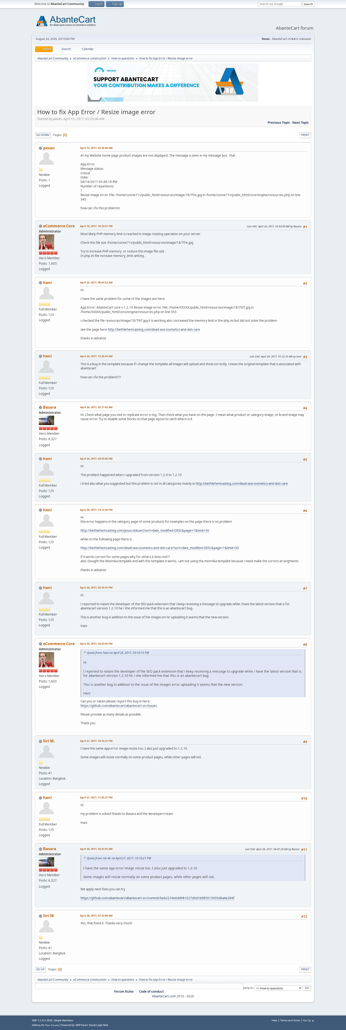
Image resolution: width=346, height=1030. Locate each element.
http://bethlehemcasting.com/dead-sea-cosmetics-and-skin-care (154, 329)
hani (47, 282)
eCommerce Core (59, 225)
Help (274, 1020)
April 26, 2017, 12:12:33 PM (96, 509)
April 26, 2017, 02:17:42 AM (96, 407)
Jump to (248, 988)
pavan (49, 148)
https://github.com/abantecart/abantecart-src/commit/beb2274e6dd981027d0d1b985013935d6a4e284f (157, 898)
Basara (49, 407)
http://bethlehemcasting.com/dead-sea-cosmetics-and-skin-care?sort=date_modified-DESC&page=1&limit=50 (159, 548)
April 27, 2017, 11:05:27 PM (96, 797)
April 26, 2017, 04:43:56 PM (96, 643)
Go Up (40, 969)
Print (305, 135)
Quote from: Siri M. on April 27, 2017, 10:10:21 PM (119, 858)
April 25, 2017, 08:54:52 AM (96, 282)
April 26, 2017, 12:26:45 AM (96, 356)
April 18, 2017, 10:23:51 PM (96, 226)
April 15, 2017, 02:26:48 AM (96, 148)
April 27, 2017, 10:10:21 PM (96, 741)
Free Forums (52, 1025)
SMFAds (36, 1025)
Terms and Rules (290, 1020)
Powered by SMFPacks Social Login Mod (84, 1025)
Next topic (300, 122)
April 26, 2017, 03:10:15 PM (96, 587)
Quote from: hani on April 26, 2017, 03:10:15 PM (118, 653)
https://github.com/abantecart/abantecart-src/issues (118, 706)
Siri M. (49, 740)
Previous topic (279, 122)
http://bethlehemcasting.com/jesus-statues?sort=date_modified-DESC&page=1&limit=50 (144, 530)
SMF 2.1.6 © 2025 (42, 1020)
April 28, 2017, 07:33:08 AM (96, 915)
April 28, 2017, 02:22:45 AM (96, 849)
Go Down (42, 135)
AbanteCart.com (164, 996)
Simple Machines (63, 1020)
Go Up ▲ (308, 1020)
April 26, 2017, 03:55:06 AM (96, 458)
